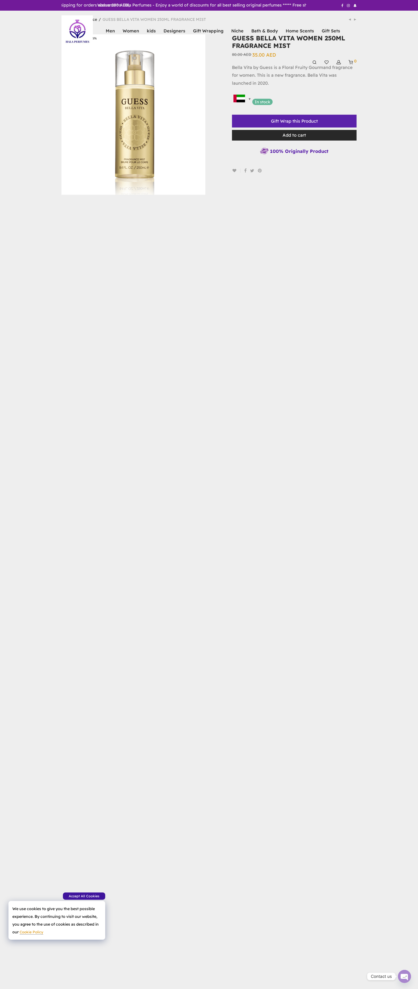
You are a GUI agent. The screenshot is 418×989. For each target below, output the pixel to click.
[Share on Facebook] (245, 170)
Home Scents (300, 31)
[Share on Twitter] (252, 170)
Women (131, 31)
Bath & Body (264, 31)
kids (151, 31)
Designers (174, 31)
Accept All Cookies (84, 896)
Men (110, 31)
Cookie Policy (31, 932)
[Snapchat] (355, 5)
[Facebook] (342, 5)
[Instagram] (348, 5)
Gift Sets (331, 31)
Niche (237, 31)
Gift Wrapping (208, 31)
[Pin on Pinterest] (260, 170)
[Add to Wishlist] (236, 171)
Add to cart (294, 135)
